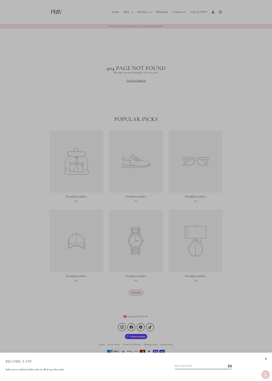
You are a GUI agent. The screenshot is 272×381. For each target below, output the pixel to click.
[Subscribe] (229, 366)
